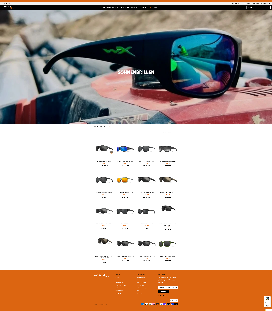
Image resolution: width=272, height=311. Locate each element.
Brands (156, 7)
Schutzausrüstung (133, 7)
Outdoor (143, 7)
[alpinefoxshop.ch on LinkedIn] (6, 3)
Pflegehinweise (119, 290)
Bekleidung (106, 7)
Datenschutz (140, 293)
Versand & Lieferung (120, 285)
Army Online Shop (141, 282)
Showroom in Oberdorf (142, 280)
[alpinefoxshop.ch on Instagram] (4, 3)
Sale (150, 7)
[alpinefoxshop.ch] (8, 7)
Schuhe (114, 7)
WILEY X (104, 163)
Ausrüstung (121, 7)
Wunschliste (255, 3)
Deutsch (234, 3)
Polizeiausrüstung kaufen (143, 288)
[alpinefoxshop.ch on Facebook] (2, 3)
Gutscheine (118, 293)
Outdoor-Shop (140, 285)
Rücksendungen (119, 288)
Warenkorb (266, 3)
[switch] (267, 305)
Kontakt (117, 277)
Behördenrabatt (141, 277)
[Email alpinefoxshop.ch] (8, 3)
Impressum (139, 296)
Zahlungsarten (119, 282)
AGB (138, 290)
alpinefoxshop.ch (103, 304)
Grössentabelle (119, 280)
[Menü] (270, 297)
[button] (268, 310)
